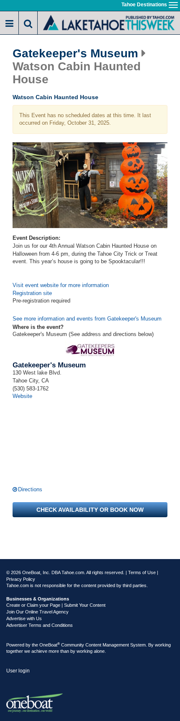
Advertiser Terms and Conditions (39, 625)
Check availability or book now (90, 509)
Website (22, 396)
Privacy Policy (20, 579)
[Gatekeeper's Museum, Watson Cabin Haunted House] (90, 185)
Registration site (32, 293)
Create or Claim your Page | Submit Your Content (55, 605)
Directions (30, 489)
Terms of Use (142, 572)
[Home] (109, 22)
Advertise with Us (24, 618)
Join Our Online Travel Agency (37, 611)
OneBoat (49, 644)
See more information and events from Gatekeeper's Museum (87, 319)
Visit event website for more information (61, 285)
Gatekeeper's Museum (75, 53)
